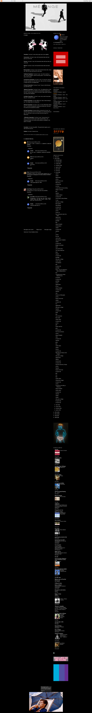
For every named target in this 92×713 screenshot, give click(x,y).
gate (56, 264)
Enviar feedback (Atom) (33, 232)
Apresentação (56, 89)
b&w (56, 191)
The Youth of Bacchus (60, 250)
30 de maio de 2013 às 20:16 (41, 180)
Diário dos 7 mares (59, 511)
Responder (29, 146)
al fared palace (58, 225)
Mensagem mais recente (28, 229)
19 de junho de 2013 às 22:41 (41, 196)
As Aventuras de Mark (59, 483)
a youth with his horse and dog (61, 187)
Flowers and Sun (59, 326)
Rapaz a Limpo (58, 593)
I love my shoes (58, 546)
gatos (57, 328)
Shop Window (58, 205)
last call (56, 556)
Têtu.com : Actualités (59, 606)
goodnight (57, 220)
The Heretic (57, 597)
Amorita (56, 449)
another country (58, 457)
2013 (56, 158)
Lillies (57, 336)
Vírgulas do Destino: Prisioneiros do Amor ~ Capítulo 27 (63, 635)
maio (57, 172)
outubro (57, 163)
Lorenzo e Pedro (63, 521)
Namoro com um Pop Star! (60, 579)
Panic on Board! (58, 584)
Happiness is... (62, 467)
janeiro (57, 410)
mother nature (58, 208)
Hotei (28, 172)
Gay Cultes (57, 528)
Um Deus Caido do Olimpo (60, 613)
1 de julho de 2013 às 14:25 (40, 203)
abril (57, 404)
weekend (57, 231)
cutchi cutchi (58, 238)
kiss (56, 303)
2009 (56, 417)
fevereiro (58, 408)
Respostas (30, 148)
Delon (57, 252)
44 (60, 561)
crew (56, 293)
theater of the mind (59, 180)
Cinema (61, 475)
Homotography (58, 544)
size (56, 375)
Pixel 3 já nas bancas (60, 331)
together (57, 359)
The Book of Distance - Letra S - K (60, 97)
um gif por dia (58, 184)
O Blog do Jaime (58, 583)
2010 (56, 415)
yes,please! (58, 277)
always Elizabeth (59, 224)
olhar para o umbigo (59, 201)
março (57, 406)
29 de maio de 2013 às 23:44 (34, 142)
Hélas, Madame (63, 529)
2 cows (57, 200)
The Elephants (58, 262)
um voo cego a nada (59, 621)
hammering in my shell (60, 539)
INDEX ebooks (58, 551)
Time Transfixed (59, 316)
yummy (57, 179)
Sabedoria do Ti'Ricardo (59, 626)
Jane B (57, 173)
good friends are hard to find (61, 537)
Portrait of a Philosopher (60, 295)
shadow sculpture (59, 194)
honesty (57, 349)
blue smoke (58, 317)
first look (57, 236)
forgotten (57, 193)
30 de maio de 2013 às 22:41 (37, 156)
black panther (58, 203)
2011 (56, 413)
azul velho (57, 622)
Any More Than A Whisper (60, 466)
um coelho (32, 196)
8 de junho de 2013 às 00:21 (37, 189)
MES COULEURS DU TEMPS (61, 569)
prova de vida (57, 580)
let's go (57, 286)
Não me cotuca (63, 496)
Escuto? (56, 591)
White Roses (58, 182)
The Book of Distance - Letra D (59, 92)
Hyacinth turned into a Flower (61, 364)
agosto (57, 167)
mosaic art (58, 212)
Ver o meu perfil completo (59, 44)
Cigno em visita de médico (60, 630)
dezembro (58, 160)
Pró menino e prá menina (60, 589)
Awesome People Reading (60, 491)
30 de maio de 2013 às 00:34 (35, 172)
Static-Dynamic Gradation (61, 239)
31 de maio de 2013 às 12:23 (41, 163)
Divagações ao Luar (59, 510)
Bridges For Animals (59, 245)
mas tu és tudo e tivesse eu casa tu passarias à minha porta (60, 559)
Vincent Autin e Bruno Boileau (61, 198)
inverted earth (58, 361)
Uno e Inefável (58, 629)
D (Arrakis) (55, 90)
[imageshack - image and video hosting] (53, 653)
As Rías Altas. (62, 484)
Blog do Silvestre (58, 495)
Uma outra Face (58, 625)
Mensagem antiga (47, 229)
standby (56, 595)
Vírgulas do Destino (59, 633)
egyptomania (58, 177)
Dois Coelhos (57, 520)
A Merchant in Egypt (60, 380)
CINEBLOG (57, 503)
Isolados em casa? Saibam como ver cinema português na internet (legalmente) (61, 506)
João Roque (29, 189)
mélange (46, 6)
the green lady (58, 400)
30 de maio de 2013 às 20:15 (41, 150)
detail (57, 246)
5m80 (57, 312)
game (57, 342)
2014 (56, 156)
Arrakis (31, 150)
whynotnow (55, 105)
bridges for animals (59, 189)
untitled (57, 175)
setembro (58, 165)
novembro (58, 161)
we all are (57, 186)
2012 (56, 412)
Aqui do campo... (58, 474)
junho (57, 170)
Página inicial (39, 229)
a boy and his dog (59, 248)
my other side (58, 577)
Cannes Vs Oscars (63, 450)
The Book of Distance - (58, 101)
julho (57, 168)
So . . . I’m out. (57, 492)
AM (27, 142)
